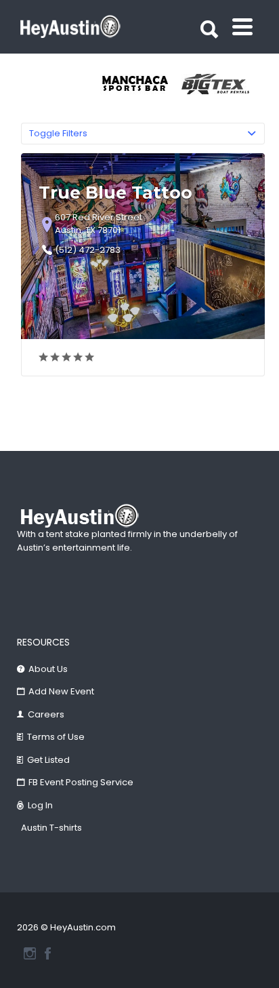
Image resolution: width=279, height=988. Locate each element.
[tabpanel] (140, 84)
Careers (46, 714)
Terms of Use (56, 736)
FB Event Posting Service (80, 782)
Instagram (30, 953)
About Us (48, 669)
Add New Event (61, 691)
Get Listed (48, 759)
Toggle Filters (58, 133)
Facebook (48, 953)
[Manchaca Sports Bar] (140, 84)
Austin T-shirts (51, 827)
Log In (40, 805)
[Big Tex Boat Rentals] (222, 84)
